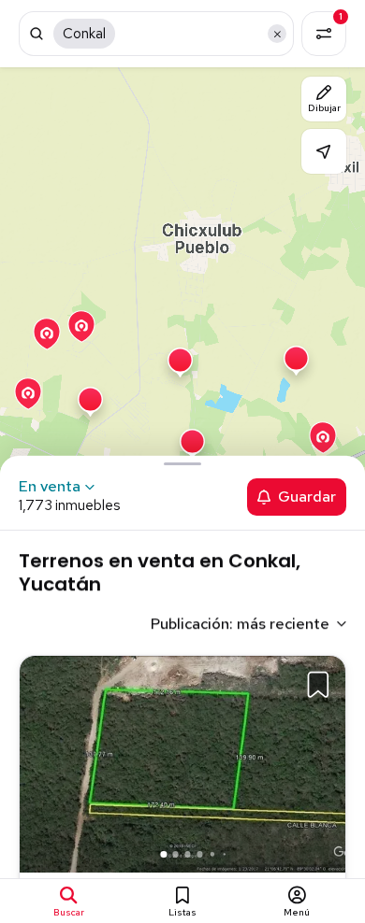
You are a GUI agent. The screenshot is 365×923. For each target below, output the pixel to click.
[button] (312, 761)
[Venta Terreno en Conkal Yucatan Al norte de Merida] (182, 763)
